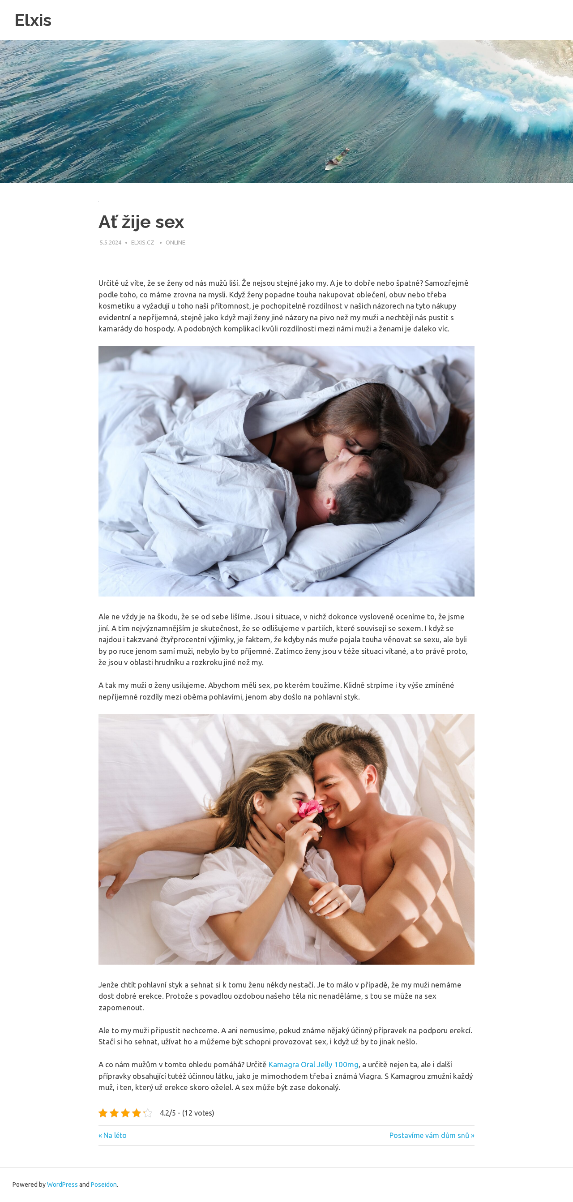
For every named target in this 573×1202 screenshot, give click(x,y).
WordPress (62, 1184)
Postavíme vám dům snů (429, 1135)
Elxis (32, 20)
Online (175, 242)
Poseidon (104, 1184)
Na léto (115, 1135)
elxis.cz (143, 242)
